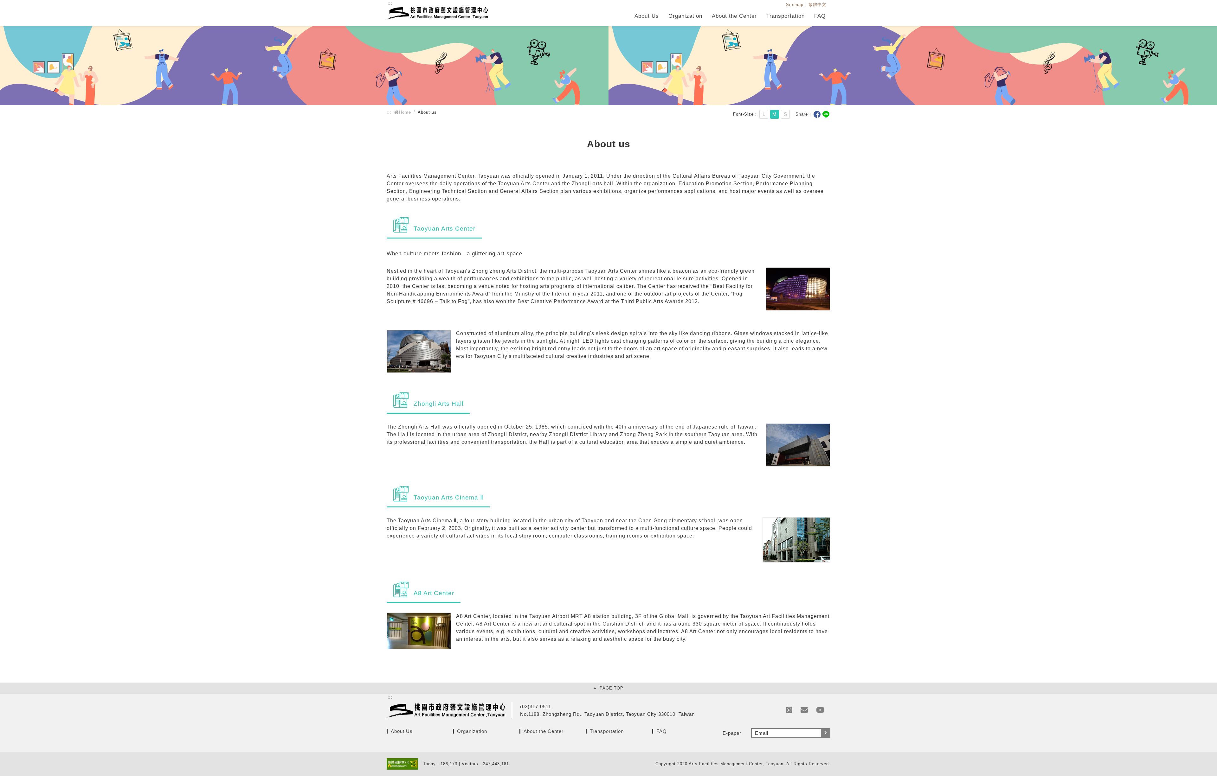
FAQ (820, 16)
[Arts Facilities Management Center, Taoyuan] (437, 15)
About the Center (734, 16)
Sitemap (794, 5)
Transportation (785, 16)
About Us (646, 16)
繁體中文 (817, 5)
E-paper (732, 733)
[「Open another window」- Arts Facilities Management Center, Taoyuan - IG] (789, 710)
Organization (685, 16)
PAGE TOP (611, 688)
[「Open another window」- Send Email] (804, 710)
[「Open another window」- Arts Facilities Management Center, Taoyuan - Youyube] (820, 710)
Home (405, 112)
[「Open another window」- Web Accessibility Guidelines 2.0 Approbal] (405, 763)
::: (390, 3)
